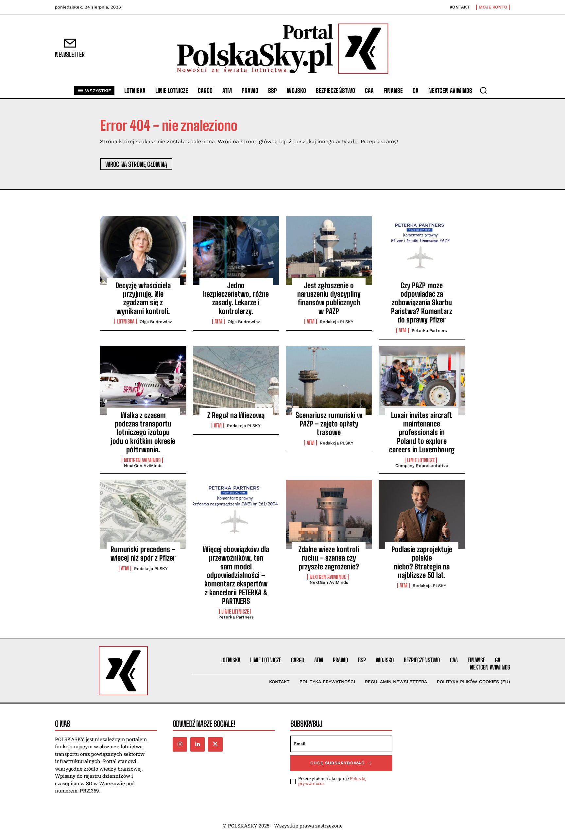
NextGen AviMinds (142, 460)
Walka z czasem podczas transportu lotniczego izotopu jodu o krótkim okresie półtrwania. (143, 432)
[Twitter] (215, 744)
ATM (218, 321)
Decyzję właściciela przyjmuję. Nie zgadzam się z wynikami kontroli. (143, 298)
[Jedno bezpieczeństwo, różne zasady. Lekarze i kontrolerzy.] (236, 250)
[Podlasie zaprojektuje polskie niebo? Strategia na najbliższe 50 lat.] (422, 514)
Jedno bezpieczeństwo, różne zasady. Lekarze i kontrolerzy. (236, 298)
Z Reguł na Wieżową (236, 415)
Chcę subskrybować (337, 762)
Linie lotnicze (421, 460)
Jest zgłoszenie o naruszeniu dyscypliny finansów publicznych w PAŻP (329, 298)
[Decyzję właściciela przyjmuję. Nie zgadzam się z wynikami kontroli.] (143, 250)
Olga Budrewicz (156, 321)
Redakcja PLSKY (336, 321)
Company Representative (421, 465)
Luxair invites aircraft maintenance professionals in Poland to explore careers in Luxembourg (421, 432)
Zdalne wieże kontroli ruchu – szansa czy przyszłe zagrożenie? (329, 558)
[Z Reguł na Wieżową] (236, 380)
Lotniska (125, 321)
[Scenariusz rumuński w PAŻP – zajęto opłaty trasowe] (329, 380)
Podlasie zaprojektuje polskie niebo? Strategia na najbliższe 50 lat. (421, 562)
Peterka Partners (429, 330)
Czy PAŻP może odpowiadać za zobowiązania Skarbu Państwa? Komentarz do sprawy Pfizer (421, 302)
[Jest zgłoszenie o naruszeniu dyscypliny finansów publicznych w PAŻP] (329, 250)
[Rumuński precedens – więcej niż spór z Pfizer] (143, 514)
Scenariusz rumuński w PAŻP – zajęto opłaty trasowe (329, 424)
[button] (483, 90)
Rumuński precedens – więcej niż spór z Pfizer (143, 553)
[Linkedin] (197, 744)
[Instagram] (180, 744)
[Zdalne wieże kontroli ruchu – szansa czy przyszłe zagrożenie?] (329, 514)
